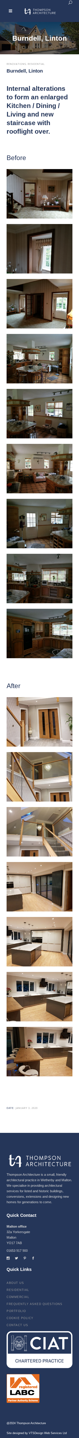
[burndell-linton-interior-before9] (39, 633)
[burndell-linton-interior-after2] (39, 777)
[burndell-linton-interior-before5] (39, 413)
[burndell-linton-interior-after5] (39, 941)
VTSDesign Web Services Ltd (48, 1433)
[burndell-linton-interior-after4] (39, 886)
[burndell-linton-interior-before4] (39, 358)
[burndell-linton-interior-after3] (39, 832)
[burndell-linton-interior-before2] (39, 248)
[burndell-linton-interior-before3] (39, 303)
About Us (15, 1283)
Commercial (18, 1297)
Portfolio (16, 1311)
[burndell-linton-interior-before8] (39, 578)
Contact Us (17, 1325)
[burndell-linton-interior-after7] (39, 1051)
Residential (18, 1290)
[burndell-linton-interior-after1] (39, 722)
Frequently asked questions (34, 1304)
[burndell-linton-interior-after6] (39, 996)
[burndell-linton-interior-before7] (39, 523)
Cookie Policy (20, 1318)
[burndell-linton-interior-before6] (39, 468)
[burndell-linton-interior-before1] (39, 194)
